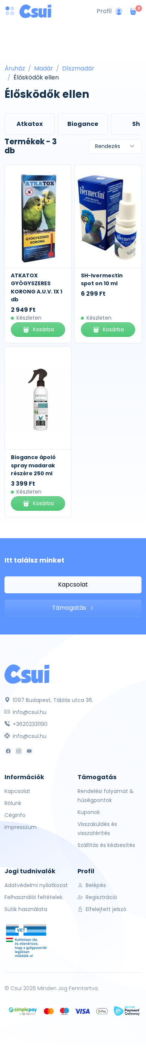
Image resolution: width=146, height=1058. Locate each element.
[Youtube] (29, 751)
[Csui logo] (35, 11)
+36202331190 (29, 724)
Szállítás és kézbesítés (106, 845)
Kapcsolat (73, 584)
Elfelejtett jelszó (105, 909)
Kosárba (43, 329)
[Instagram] (18, 751)
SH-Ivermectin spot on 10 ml (102, 279)
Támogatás (70, 607)
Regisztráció (100, 897)
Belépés (95, 885)
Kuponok (88, 812)
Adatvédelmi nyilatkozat (36, 885)
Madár (43, 68)
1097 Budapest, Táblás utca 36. (52, 700)
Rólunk (12, 803)
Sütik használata (25, 909)
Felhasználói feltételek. (34, 897)
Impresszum (20, 827)
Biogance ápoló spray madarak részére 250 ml (33, 465)
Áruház (14, 68)
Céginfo (14, 815)
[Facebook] (8, 751)
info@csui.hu (28, 712)
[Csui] (26, 673)
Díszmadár (78, 68)
